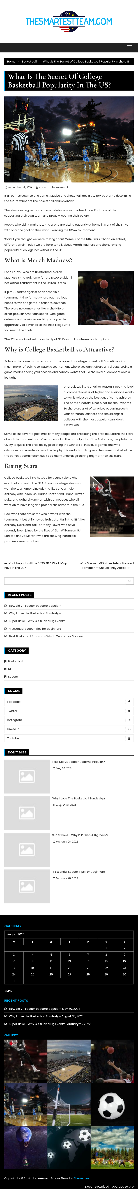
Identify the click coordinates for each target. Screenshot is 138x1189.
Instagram (14, 720)
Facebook (14, 702)
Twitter (12, 711)
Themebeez (82, 1178)
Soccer (13, 677)
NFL (10, 669)
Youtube (13, 738)
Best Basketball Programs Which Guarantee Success (46, 636)
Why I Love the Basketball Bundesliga (35, 613)
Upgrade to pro (123, 1187)
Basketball (62, 187)
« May (8, 991)
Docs (88, 1187)
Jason (42, 187)
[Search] (130, 581)
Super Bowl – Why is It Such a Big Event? (37, 621)
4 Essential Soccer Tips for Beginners (35, 629)
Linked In (13, 729)
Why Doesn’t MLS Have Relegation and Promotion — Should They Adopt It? (107, 565)
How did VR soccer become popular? (35, 606)
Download (102, 1187)
